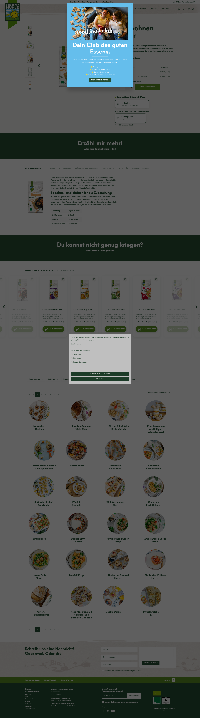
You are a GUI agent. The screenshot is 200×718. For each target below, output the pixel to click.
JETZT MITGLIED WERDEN (100, 80)
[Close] (131, 4)
